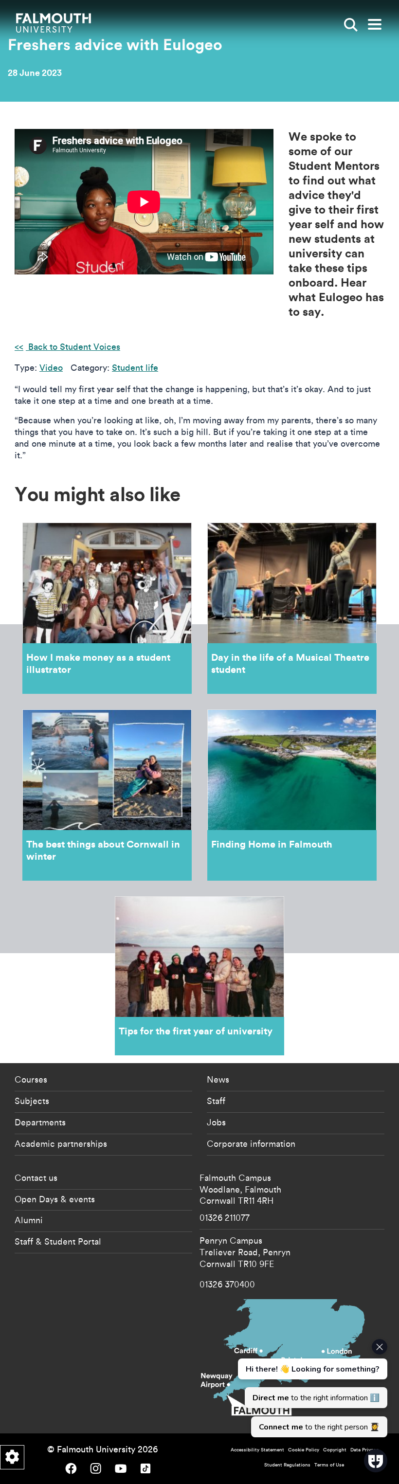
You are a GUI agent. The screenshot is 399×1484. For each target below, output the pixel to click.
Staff (216, 1100)
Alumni (29, 1219)
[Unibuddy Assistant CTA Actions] (311, 1388)
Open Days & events (55, 1199)
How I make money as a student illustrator (107, 608)
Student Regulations (287, 1465)
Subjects (32, 1100)
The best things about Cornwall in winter (107, 795)
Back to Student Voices (73, 346)
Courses (31, 1079)
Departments (40, 1122)
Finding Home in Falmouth (292, 795)
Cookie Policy (303, 1450)
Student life (135, 367)
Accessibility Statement (257, 1450)
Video (51, 367)
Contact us (36, 1177)
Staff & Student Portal (58, 1241)
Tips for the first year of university (199, 975)
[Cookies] (12, 1457)
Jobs (216, 1122)
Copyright (334, 1450)
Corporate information (251, 1143)
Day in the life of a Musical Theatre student (292, 608)
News (218, 1079)
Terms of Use (329, 1465)
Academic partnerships (61, 1143)
